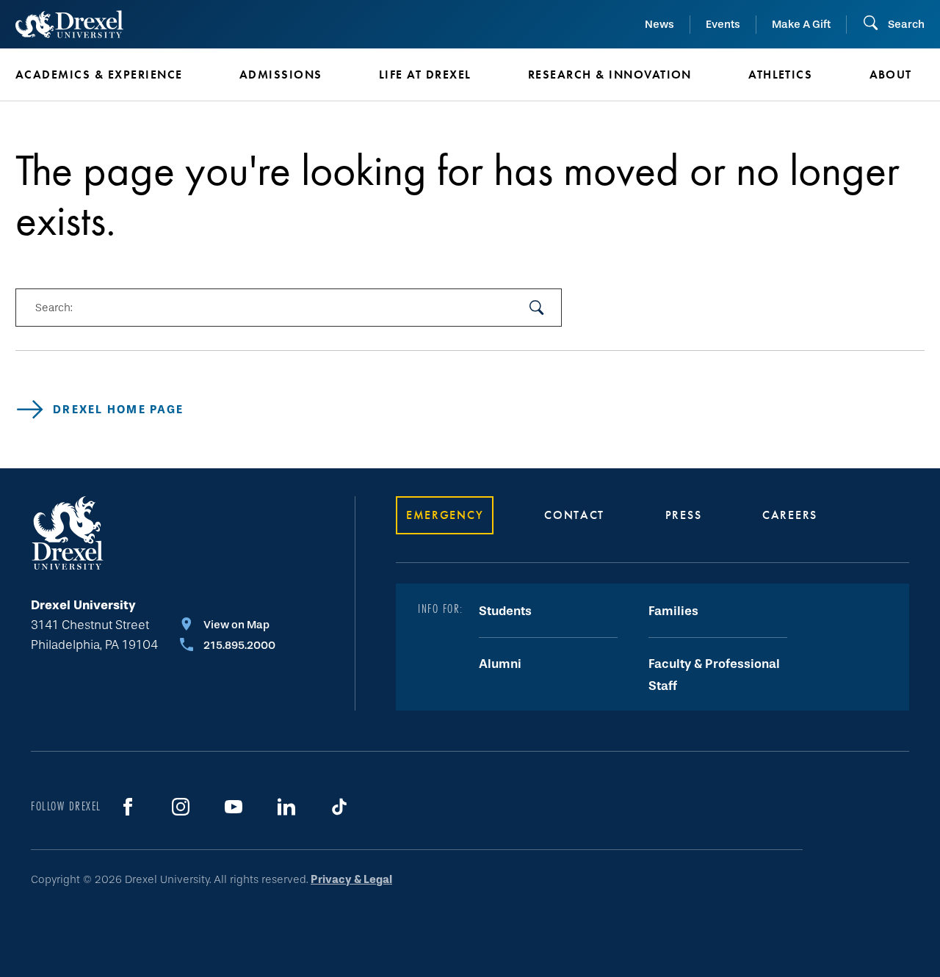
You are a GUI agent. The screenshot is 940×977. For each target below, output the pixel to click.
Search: (53, 307)
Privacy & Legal (351, 879)
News (659, 24)
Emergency (444, 515)
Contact (574, 515)
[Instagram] (180, 807)
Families (673, 611)
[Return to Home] (69, 24)
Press (683, 515)
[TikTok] (339, 807)
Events (723, 24)
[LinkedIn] (286, 807)
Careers (789, 515)
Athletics (780, 74)
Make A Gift (801, 24)
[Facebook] (128, 807)
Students (505, 611)
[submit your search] (537, 307)
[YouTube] (233, 807)
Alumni (500, 664)
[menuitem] (105, 75)
